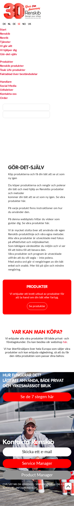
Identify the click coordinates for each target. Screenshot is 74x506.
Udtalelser (6, 89)
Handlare (6, 81)
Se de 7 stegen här (37, 397)
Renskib (5, 33)
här (65, 342)
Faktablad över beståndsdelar (19, 74)
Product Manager (37, 475)
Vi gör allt (6, 46)
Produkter (6, 61)
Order (4, 98)
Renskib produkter (12, 65)
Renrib (4, 37)
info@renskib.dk (26, 488)
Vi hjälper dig (8, 50)
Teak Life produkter (12, 70)
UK (29, 24)
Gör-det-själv (8, 54)
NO (24, 24)
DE (14, 24)
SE (19, 24)
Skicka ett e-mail (37, 452)
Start (3, 29)
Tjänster (5, 42)
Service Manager (37, 463)
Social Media (8, 85)
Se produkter (37, 306)
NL (9, 24)
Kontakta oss (8, 93)
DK (4, 24)
